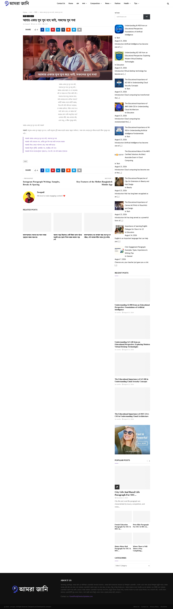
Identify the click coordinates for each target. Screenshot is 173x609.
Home (70, 3)
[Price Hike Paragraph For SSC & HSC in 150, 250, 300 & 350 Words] (141, 516)
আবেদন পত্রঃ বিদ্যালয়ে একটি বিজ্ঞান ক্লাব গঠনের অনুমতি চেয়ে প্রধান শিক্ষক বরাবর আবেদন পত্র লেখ (68, 237)
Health (126, 3)
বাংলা (83, 3)
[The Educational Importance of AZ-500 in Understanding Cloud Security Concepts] (132, 364)
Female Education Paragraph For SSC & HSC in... (123, 527)
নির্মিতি (25, 16)
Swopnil (27, 24)
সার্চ (147, 17)
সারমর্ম (32, 16)
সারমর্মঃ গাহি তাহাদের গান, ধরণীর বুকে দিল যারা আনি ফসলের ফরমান (45, 142)
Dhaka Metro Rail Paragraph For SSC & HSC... (123, 549)
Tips (135, 3)
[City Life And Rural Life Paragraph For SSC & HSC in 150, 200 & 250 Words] (132, 477)
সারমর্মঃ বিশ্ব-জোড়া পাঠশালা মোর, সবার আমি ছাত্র (40, 145)
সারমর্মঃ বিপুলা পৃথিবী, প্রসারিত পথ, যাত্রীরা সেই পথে (40, 148)
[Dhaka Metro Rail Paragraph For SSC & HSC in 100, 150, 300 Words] (123, 538)
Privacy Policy (154, 606)
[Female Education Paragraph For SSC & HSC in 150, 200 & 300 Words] (123, 516)
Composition (95, 3)
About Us (136, 606)
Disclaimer (164, 606)
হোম (77, 3)
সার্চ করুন (117, 13)
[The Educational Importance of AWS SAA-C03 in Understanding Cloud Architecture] (132, 399)
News (107, 3)
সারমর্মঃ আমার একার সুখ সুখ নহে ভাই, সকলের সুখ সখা (41, 138)
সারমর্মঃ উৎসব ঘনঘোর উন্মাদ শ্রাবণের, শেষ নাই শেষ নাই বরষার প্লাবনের (46, 151)
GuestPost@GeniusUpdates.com (81, 596)
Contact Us (61, 3)
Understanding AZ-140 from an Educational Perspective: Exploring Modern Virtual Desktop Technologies (132, 344)
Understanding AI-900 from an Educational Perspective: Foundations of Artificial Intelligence (132, 307)
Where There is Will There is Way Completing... (140, 549)
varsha (119, 312)
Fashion (117, 3)
